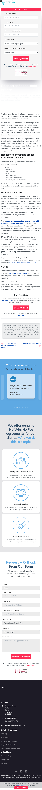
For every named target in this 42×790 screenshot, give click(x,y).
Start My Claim (20, 59)
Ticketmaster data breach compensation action (8, 345)
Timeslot (5, 628)
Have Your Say (7, 637)
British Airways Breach (9, 741)
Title (5, 584)
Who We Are (5, 737)
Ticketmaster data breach (32, 343)
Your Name (7, 592)
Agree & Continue (21, 787)
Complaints (5, 759)
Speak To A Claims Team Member (15, 48)
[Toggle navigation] (39, 3)
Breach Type (7, 619)
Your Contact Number (13, 31)
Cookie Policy (21, 785)
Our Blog (4, 734)
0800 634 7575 (7, 300)
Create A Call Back (21, 308)
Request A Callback (20, 657)
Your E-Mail (9, 22)
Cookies (4, 763)
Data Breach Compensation (10, 748)
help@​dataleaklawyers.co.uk (15, 725)
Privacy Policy (32, 66)
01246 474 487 (10, 718)
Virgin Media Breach (8, 745)
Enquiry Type (9, 40)
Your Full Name (10, 13)
